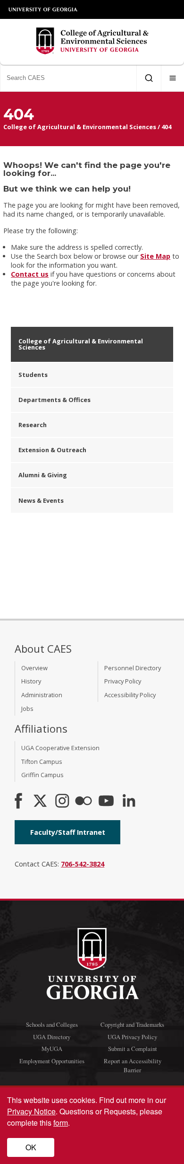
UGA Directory (51, 1037)
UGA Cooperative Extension (60, 748)
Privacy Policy (122, 681)
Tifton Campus (41, 761)
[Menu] (172, 78)
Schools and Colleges (52, 1024)
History (31, 681)
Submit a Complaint (132, 1048)
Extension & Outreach (52, 450)
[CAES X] (41, 801)
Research (32, 424)
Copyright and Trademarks (132, 1024)
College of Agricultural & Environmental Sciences (79, 127)
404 (166, 127)
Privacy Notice (31, 1111)
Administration (41, 695)
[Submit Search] (148, 78)
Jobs (27, 708)
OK (30, 1147)
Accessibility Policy (130, 695)
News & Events (41, 500)
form (60, 1122)
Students (33, 374)
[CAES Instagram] (62, 801)
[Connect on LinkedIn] (128, 801)
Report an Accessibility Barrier (132, 1065)
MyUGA (52, 1048)
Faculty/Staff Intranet (67, 832)
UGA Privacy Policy (132, 1037)
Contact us (30, 274)
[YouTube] (106, 801)
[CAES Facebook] (18, 801)
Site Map (155, 256)
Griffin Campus (42, 774)
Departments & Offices (54, 399)
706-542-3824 (82, 863)
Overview (34, 668)
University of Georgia (43, 9)
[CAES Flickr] (83, 801)
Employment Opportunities (51, 1061)
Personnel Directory (132, 668)
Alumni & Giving (42, 475)
